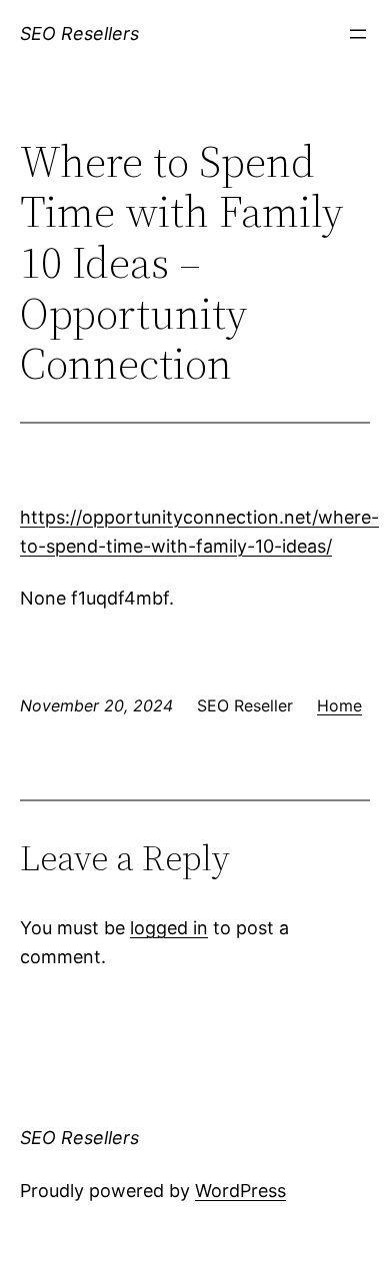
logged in (169, 927)
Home (339, 705)
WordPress (240, 1190)
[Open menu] (358, 34)
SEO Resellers (79, 33)
